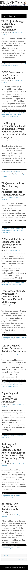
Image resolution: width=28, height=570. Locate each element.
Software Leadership (17, 174)
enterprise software (17, 173)
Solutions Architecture (13, 386)
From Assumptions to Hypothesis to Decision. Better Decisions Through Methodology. (13, 297)
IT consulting (16, 384)
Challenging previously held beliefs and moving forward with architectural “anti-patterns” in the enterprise (13, 130)
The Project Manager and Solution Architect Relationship (13, 25)
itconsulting (10, 497)
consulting (4, 497)
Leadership (17, 63)
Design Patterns (5, 114)
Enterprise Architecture (6, 173)
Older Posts (6, 555)
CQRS (23, 112)
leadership (9, 230)
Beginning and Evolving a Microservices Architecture (9, 397)
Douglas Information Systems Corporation (14, 567)
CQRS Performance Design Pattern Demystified (12, 75)
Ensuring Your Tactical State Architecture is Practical (9, 508)
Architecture (6, 63)
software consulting (6, 174)
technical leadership (6, 232)
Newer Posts (21, 559)
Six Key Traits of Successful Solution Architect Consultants (13, 348)
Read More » (5, 62)
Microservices (13, 114)
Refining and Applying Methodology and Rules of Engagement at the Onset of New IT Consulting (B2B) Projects (13, 453)
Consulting (11, 63)
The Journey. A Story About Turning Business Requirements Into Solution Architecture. (13, 189)
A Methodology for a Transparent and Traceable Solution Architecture (12, 243)
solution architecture (13, 65)
